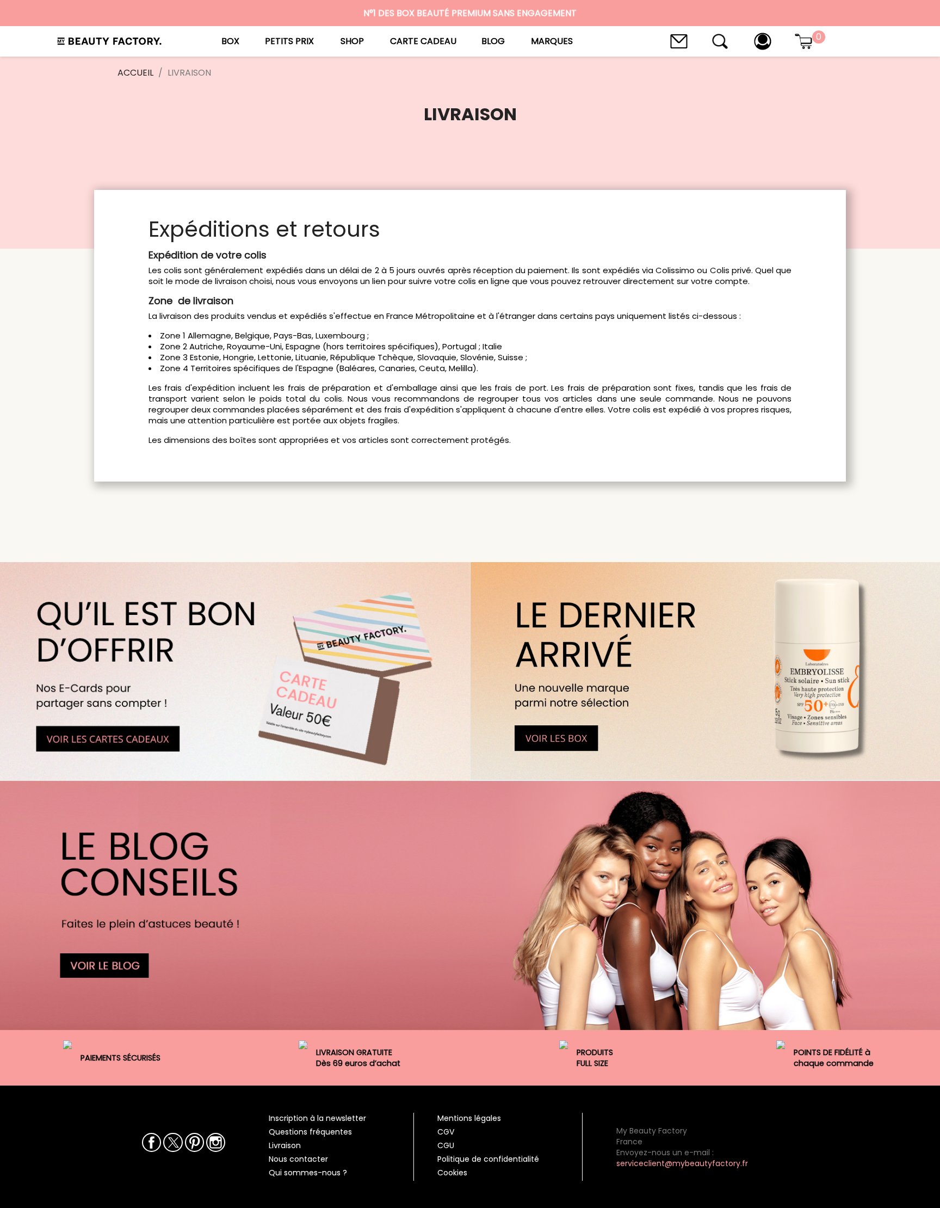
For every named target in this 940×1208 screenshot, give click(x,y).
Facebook (151, 1142)
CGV (445, 1131)
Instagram (215, 1142)
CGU (445, 1145)
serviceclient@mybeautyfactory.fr (682, 1163)
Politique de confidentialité (488, 1159)
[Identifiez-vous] (762, 40)
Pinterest (194, 1142)
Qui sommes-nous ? (308, 1172)
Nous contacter (298, 1159)
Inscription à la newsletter (317, 1118)
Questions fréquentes (310, 1131)
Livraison (285, 1145)
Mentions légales (469, 1118)
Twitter (172, 1142)
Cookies (452, 1172)
